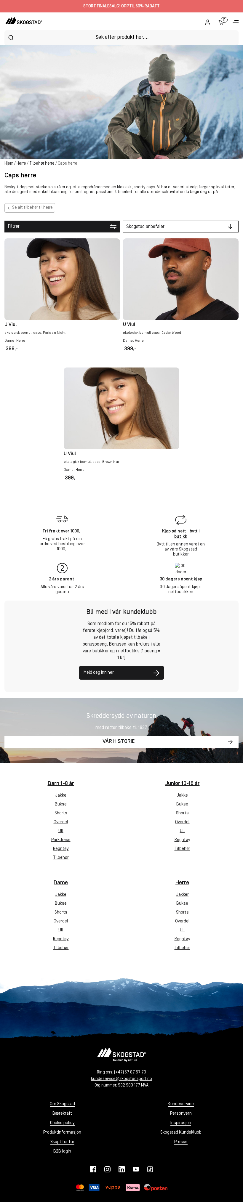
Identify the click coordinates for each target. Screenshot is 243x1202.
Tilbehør (61, 858)
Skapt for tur (62, 1142)
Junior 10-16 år (182, 784)
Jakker (182, 895)
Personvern (181, 1113)
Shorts (61, 813)
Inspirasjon (180, 1123)
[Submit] (10, 37)
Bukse (61, 804)
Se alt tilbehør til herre (32, 208)
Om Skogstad (62, 1104)
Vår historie (119, 741)
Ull (60, 831)
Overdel (61, 822)
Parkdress (61, 840)
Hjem (8, 163)
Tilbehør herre (42, 163)
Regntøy (61, 849)
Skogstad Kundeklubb (181, 1132)
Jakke (60, 795)
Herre (21, 163)
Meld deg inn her (98, 672)
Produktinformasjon (62, 1132)
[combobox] (121, 37)
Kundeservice (181, 1104)
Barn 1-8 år (61, 784)
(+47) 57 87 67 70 (130, 1072)
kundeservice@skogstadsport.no (121, 1079)
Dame (61, 883)
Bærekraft (62, 1113)
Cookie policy (62, 1123)
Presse (181, 1142)
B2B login (62, 1151)
